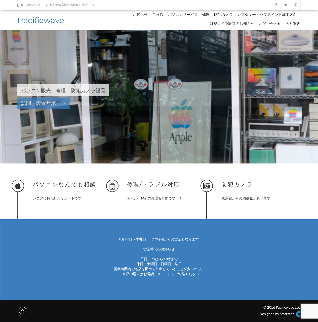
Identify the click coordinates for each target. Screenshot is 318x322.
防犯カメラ (223, 14)
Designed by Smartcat (277, 314)
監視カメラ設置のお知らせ (232, 23)
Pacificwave (40, 20)
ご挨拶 (157, 14)
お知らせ (140, 14)
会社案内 (293, 23)
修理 (206, 14)
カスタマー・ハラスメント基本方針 (267, 14)
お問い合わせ (270, 23)
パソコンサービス (183, 14)
